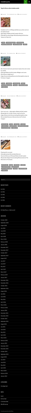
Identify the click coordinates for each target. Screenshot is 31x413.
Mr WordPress (4, 210)
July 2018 (3, 228)
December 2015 (4, 313)
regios (23, 83)
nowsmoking (20, 42)
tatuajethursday (18, 44)
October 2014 (4, 351)
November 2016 (4, 283)
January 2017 (4, 277)
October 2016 (4, 285)
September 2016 (4, 288)
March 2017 (3, 272)
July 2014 (3, 359)
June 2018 (3, 231)
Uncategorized (4, 386)
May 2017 (3, 266)
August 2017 (4, 258)
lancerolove (5, 126)
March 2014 (3, 370)
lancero (23, 124)
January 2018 (4, 244)
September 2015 (4, 321)
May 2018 (3, 233)
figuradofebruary (11, 42)
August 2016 (4, 291)
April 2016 (3, 302)
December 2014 (4, 346)
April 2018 (3, 236)
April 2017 (3, 269)
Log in (2, 396)
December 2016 (4, 280)
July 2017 (3, 261)
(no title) (3, 189)
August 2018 (4, 225)
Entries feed (3, 398)
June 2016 (3, 296)
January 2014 (4, 376)
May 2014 (3, 365)
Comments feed (4, 401)
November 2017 (4, 250)
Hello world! (12, 210)
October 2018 (4, 220)
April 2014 (3, 367)
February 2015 (4, 340)
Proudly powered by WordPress (7, 411)
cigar (3, 42)
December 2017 (4, 247)
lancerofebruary (6, 166)
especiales (16, 124)
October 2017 (4, 252)
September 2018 (4, 222)
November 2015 (4, 315)
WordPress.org (4, 404)
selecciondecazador (7, 44)
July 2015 (3, 326)
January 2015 (4, 343)
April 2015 (3, 335)
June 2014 (3, 362)
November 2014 (4, 348)
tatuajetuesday (22, 168)
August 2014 (4, 357)
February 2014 (4, 373)
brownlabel (5, 124)
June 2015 (3, 329)
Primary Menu (29, 2)
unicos (25, 44)
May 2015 (3, 332)
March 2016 (3, 305)
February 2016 (4, 307)
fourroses (9, 83)
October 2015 (4, 318)
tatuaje (15, 85)
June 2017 (3, 263)
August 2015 (4, 324)
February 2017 (4, 274)
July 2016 (3, 294)
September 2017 (4, 255)
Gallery (4, 14)
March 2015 (3, 337)
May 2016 (3, 299)
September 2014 (4, 354)
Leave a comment (23, 14)
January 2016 (4, 310)
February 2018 (4, 242)
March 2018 (3, 239)
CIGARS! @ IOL (5, 2)
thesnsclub (4, 86)
